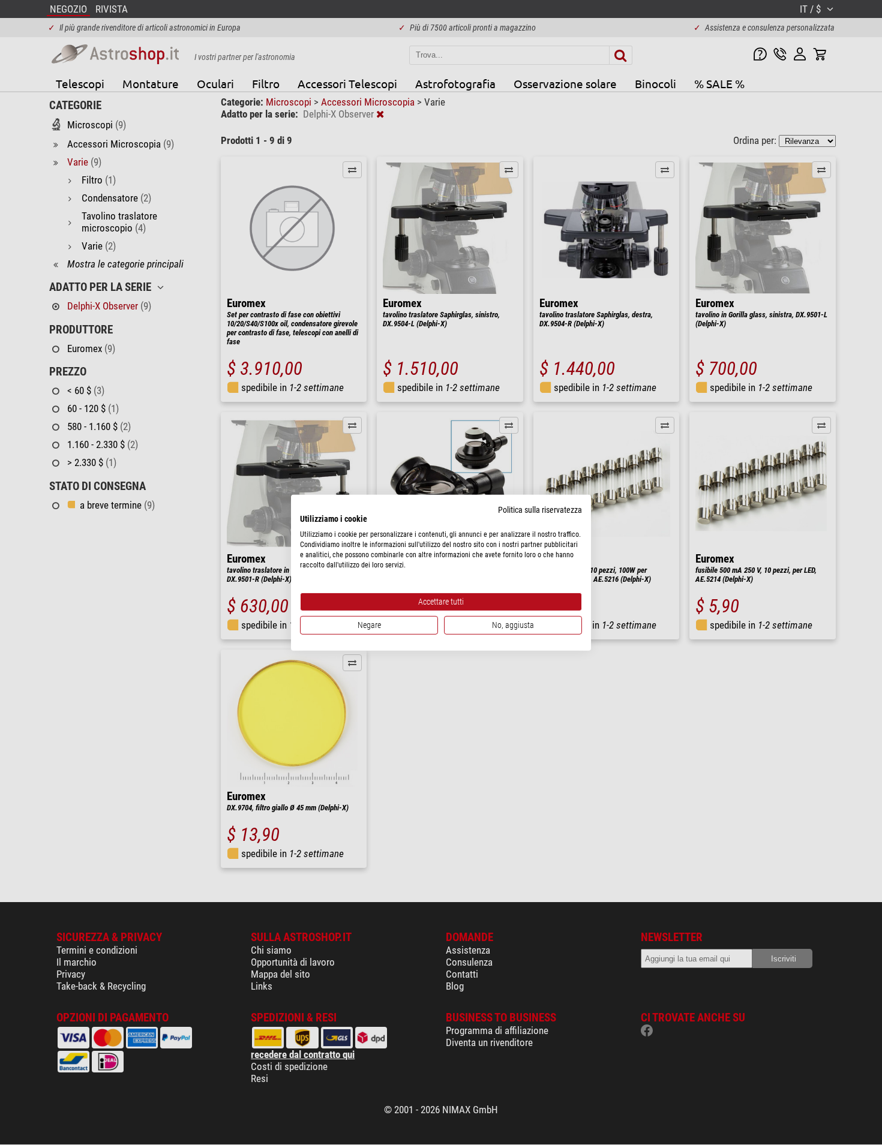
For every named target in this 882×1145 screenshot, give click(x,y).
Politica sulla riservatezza (540, 509)
